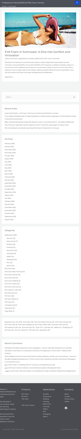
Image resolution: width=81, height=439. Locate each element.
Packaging (10, 259)
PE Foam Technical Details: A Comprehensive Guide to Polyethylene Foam (35, 368)
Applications (23, 58)
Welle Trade (20, 429)
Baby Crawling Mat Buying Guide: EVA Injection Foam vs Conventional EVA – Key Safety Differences (39, 122)
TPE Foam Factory (28, 405)
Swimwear (56, 58)
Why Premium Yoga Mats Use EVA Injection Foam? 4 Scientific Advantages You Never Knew (37, 125)
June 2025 (8, 165)
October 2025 (9, 156)
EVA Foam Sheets (11, 284)
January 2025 (9, 180)
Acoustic (10, 238)
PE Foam (8, 296)
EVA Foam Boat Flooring (13, 271)
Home (4, 6)
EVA (45, 58)
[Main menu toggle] (77, 3)
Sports (9, 265)
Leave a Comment (11, 58)
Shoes (24, 330)
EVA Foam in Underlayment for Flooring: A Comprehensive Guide (32, 365)
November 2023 (10, 210)
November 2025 (10, 152)
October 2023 (9, 213)
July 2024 (8, 198)
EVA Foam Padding (11, 281)
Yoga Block (8, 308)
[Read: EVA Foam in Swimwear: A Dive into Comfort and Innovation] (40, 30)
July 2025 (8, 162)
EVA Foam (8, 268)
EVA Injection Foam (11, 290)
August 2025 (9, 158)
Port (8, 262)
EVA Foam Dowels (11, 274)
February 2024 (10, 201)
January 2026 (9, 146)
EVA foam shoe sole (11, 287)
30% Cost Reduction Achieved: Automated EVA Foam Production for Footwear (32, 128)
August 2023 (9, 219)
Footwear (10, 253)
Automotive (11, 241)
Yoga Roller (9, 311)
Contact (67, 396)
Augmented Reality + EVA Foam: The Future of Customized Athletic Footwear (31, 113)
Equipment (10, 322)
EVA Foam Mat (10, 278)
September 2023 (10, 216)
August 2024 (9, 195)
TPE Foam (8, 302)
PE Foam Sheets (10, 299)
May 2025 (8, 168)
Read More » (9, 77)
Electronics (10, 250)
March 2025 (9, 174)
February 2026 (10, 143)
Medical (58, 327)
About (67, 394)
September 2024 (10, 192)
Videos (67, 401)
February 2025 (10, 177)
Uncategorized (10, 305)
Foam (50, 58)
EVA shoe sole (9, 293)
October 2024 (9, 189)
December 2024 (10, 183)
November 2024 (10, 186)
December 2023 (10, 207)
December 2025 (10, 149)
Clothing (31, 58)
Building (10, 244)
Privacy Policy (69, 399)
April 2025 (8, 171)
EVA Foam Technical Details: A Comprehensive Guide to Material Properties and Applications (44, 371)
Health (9, 256)
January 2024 (9, 204)
